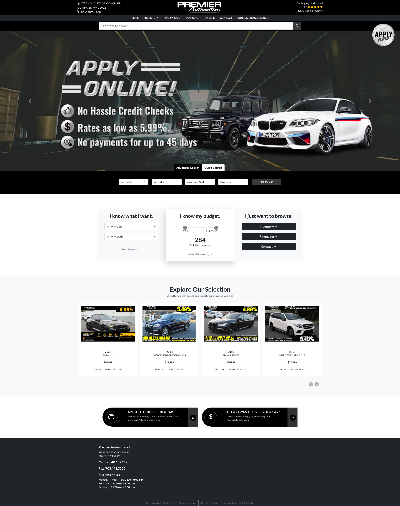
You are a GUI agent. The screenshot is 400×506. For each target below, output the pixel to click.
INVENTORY (151, 17)
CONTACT (226, 17)
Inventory (267, 226)
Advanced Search (188, 167)
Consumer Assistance (252, 17)
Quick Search (213, 167)
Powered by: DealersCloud (237, 502)
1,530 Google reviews (310, 10)
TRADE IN (209, 17)
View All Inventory (199, 254)
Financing (267, 236)
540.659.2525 (91, 11)
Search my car (130, 249)
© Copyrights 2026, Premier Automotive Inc (171, 502)
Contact (267, 246)
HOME (135, 17)
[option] (121, 339)
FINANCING (191, 17)
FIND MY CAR (172, 17)
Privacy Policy (209, 502)
